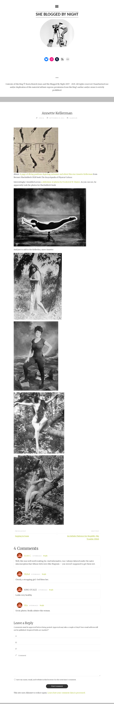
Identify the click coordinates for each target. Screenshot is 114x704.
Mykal (27, 574)
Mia (26, 605)
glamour (73, 118)
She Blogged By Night (57, 14)
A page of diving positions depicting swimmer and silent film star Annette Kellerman (56, 174)
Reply (45, 556)
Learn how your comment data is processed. (66, 693)
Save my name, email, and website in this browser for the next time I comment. (46, 680)
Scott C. (27, 556)
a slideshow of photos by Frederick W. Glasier (60, 182)
